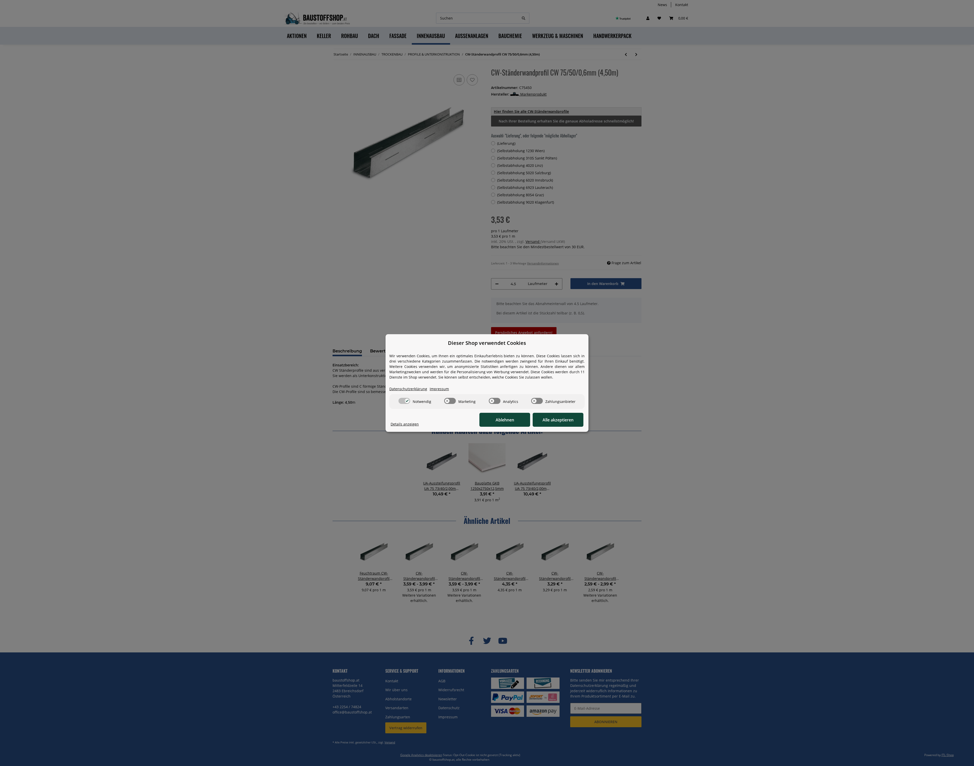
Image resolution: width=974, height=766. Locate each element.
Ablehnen (505, 420)
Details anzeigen (405, 424)
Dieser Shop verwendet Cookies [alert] (487, 343)
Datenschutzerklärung (408, 388)
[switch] (404, 401)
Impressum (439, 388)
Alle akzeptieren (558, 420)
